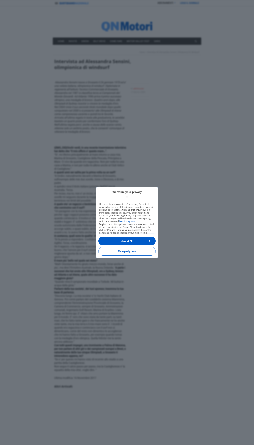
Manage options (127, 251)
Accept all (127, 240)
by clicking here (127, 221)
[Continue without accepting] (127, 196)
